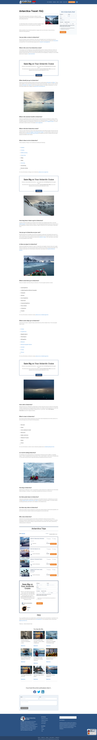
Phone (37, 587)
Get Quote (39, 75)
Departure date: (67, 22)
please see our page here (43, 171)
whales (36, 500)
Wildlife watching (24, 152)
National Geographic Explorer (26, 344)
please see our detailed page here (42, 314)
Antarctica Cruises (44, 718)
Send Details (53, 543)
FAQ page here (39, 619)
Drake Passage (22, 223)
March (54, 82)
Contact (42, 729)
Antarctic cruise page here (45, 41)
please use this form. (23, 620)
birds (32, 500)
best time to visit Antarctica (39, 86)
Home (39, 737)
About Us (43, 737)
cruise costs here (31, 53)
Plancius (22, 352)
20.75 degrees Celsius (49, 121)
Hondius (22, 329)
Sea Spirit (22, 347)
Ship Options (43, 721)
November (49, 82)
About (42, 727)
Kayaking (22, 147)
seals (30, 500)
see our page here (39, 122)
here (31, 730)
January (29, 85)
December (24, 85)
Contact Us (57, 737)
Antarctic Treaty (42, 237)
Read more (23, 645)
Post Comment (24, 708)
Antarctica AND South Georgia (32, 133)
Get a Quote (43, 723)
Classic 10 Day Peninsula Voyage (37, 131)
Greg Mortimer (23, 331)
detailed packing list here (49, 446)
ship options (55, 40)
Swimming (23, 163)
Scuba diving (23, 155)
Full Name (38, 583)
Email (48, 583)
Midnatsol (23, 341)
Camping (22, 150)
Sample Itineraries (44, 720)
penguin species (25, 500)
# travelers (61, 22)
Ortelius (22, 349)
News (47, 737)
